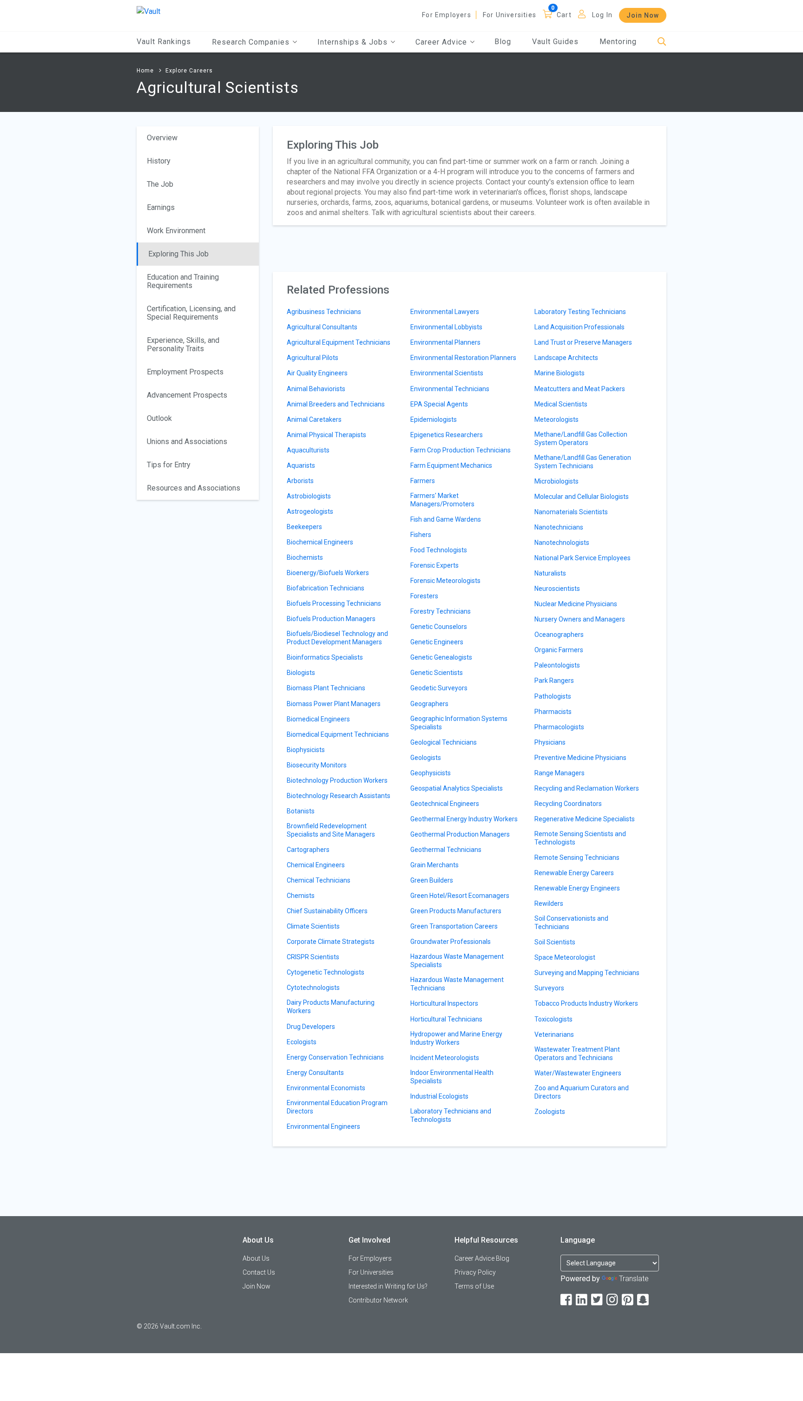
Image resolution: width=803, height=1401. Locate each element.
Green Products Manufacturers (455, 911)
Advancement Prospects (187, 395)
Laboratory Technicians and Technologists (450, 1115)
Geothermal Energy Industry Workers (464, 819)
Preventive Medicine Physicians (580, 757)
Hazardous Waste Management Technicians (457, 984)
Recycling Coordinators (568, 803)
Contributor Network (378, 1300)
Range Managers (559, 773)
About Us (256, 1258)
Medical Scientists (560, 404)
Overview (162, 137)
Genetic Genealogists (441, 657)
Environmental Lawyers (444, 311)
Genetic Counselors (438, 626)
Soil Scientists (554, 942)
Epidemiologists (433, 419)
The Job (160, 184)
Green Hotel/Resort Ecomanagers (459, 895)
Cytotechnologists (313, 987)
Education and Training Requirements (183, 281)
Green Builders (431, 880)
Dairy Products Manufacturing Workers (331, 1007)
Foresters (424, 596)
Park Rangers (554, 680)
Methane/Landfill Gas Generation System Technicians (582, 462)
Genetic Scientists (436, 672)
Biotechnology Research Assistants (338, 795)
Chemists (301, 895)
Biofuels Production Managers (331, 618)
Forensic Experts (434, 565)
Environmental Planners (445, 342)
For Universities (509, 15)
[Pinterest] (628, 1300)
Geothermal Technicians (445, 849)
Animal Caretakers (314, 419)
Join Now (642, 15)
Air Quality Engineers (317, 373)
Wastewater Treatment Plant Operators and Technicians (577, 1053)
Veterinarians (554, 1034)
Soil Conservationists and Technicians (571, 922)
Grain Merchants (434, 865)
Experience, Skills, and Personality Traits (183, 344)
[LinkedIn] (582, 1300)
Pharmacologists (559, 727)
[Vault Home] (148, 11)
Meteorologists (556, 419)
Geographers (429, 703)
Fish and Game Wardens (445, 519)
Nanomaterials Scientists (571, 512)
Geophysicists (430, 773)
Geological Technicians (443, 742)
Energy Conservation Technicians (335, 1057)
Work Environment (176, 230)
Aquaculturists (308, 450)
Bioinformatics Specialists (325, 657)
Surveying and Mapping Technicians (586, 972)
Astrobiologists (309, 496)
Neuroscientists (557, 588)
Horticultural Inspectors (444, 1003)
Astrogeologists (310, 511)
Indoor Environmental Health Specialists (452, 1077)
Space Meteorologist (564, 957)
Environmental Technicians (449, 389)
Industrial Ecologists (439, 1096)
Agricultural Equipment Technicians (338, 342)
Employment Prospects (185, 371)
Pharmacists (553, 711)
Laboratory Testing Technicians (580, 311)
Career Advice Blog (481, 1258)
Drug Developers (311, 1026)
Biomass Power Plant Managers (334, 703)
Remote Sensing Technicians (576, 857)
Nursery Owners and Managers (579, 619)
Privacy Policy (475, 1272)
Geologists (425, 757)
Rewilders (548, 903)
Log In (602, 15)
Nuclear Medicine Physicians (575, 604)
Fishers (420, 534)
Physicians (550, 742)
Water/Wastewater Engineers (577, 1073)
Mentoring (618, 41)
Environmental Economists (326, 1088)
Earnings (161, 207)
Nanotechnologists (561, 542)
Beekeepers (304, 526)
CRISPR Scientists (313, 957)
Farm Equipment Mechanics (451, 465)
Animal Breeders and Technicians (336, 404)
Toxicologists (553, 1019)
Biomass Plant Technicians (326, 688)
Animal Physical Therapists (326, 435)
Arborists (300, 480)
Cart (564, 15)
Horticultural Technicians (446, 1019)
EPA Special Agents (439, 404)
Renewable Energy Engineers (577, 888)
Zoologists (549, 1111)
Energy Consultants (315, 1072)
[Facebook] (566, 1300)
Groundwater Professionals (450, 941)
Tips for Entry (169, 464)
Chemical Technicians (318, 880)
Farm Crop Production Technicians (460, 450)
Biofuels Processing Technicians (334, 603)
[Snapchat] (643, 1300)
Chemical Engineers (316, 865)
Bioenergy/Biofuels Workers (328, 572)
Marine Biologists (559, 373)
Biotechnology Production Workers (337, 780)
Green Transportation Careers (454, 926)
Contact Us (259, 1272)
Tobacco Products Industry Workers (586, 1003)
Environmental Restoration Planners (463, 357)
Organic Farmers (558, 650)
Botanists (301, 811)
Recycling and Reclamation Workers (586, 788)
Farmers (422, 480)
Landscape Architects (566, 357)
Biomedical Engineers (318, 719)
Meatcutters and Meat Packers (579, 389)
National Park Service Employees (582, 558)
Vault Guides (555, 41)
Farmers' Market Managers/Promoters (442, 500)
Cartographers (308, 849)
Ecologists (301, 1042)
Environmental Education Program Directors (337, 1107)
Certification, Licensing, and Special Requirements (191, 312)
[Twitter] (597, 1300)
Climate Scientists (313, 926)
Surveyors (549, 988)
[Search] (662, 42)
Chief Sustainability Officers (327, 911)
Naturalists (550, 573)
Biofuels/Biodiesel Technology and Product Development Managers (337, 638)
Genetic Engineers (436, 642)
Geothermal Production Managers (460, 834)
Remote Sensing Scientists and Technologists (580, 838)
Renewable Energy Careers (574, 873)
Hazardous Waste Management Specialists (457, 961)
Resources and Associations (193, 488)
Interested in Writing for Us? (388, 1286)
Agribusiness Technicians (324, 311)
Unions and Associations (187, 441)
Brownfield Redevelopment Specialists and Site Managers (331, 830)
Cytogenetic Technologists (325, 972)
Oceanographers (559, 634)
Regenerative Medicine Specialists (584, 819)
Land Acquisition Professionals (579, 327)
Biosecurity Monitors (317, 765)
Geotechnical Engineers (444, 803)
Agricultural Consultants (322, 327)
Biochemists (305, 557)
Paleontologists (557, 665)
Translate (634, 1278)
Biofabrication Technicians (325, 588)
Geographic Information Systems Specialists (458, 723)
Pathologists (552, 696)
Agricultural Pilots (312, 357)
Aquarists (301, 465)
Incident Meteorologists (444, 1057)
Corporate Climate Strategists (331, 941)
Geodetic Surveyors (438, 688)
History (159, 161)
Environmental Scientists (446, 373)
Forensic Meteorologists (445, 580)
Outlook (159, 418)
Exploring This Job (178, 253)
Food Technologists (438, 550)
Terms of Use (474, 1286)
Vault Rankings (164, 41)
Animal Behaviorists (316, 389)
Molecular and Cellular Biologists (581, 496)
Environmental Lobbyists (446, 327)
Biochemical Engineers (320, 542)
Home (145, 70)
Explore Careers (189, 70)
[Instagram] (612, 1300)
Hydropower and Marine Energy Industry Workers (456, 1038)
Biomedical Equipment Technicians (338, 734)
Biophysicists (306, 749)
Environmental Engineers (323, 1126)
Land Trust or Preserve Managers (583, 342)
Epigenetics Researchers (446, 435)
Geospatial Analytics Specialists (456, 788)
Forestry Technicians (440, 611)
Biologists (301, 672)
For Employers (446, 15)
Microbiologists (556, 481)
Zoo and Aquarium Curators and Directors (581, 1092)
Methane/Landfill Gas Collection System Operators (580, 438)
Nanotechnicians (558, 527)
